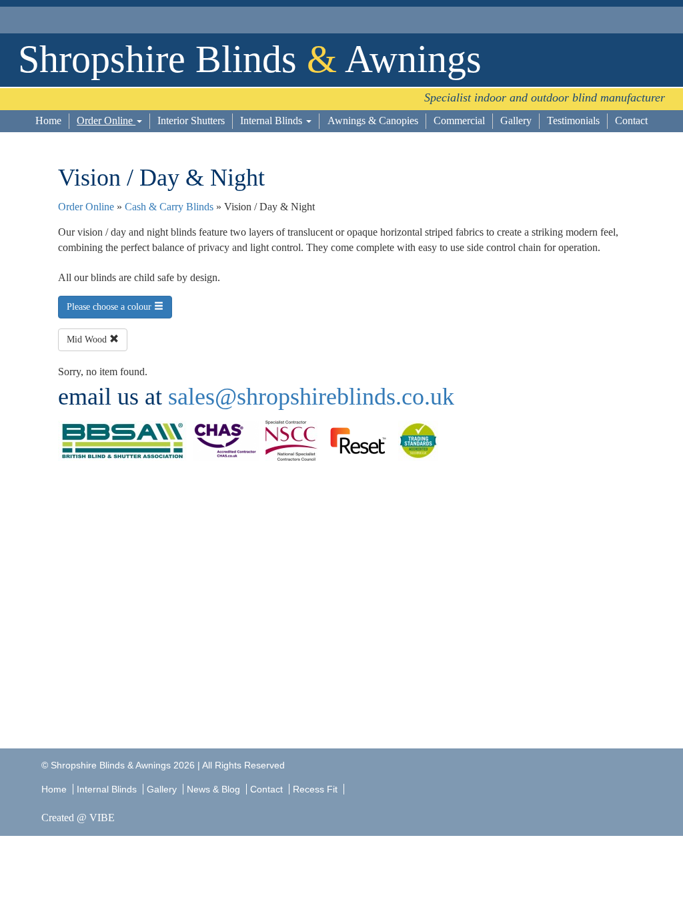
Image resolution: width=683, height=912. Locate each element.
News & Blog (213, 789)
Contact (631, 120)
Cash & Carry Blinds (169, 206)
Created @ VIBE (78, 817)
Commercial (459, 120)
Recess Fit (316, 789)
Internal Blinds (272, 120)
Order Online (106, 120)
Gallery (516, 120)
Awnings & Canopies (372, 120)
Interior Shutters (191, 120)
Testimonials (573, 120)
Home (48, 120)
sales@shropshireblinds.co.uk (311, 396)
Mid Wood (88, 339)
